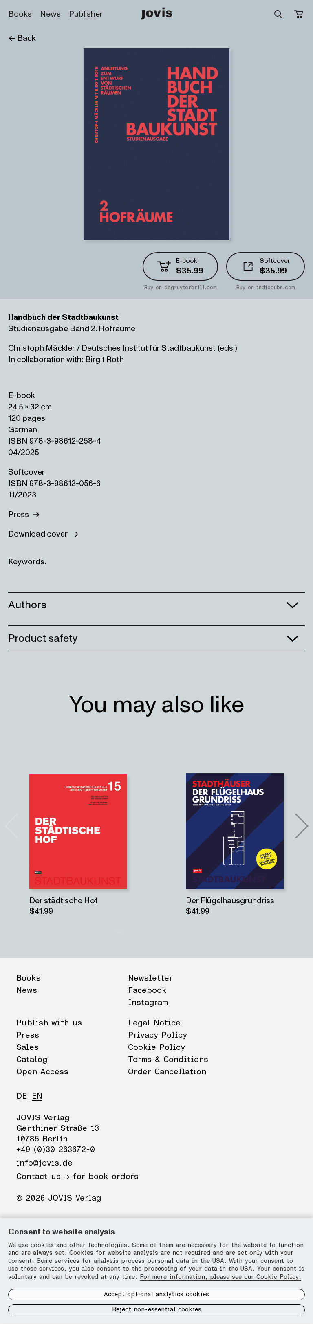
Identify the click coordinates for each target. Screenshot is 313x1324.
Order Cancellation (167, 1072)
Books (20, 14)
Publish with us (49, 1023)
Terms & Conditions (168, 1060)
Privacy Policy (157, 1035)
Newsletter (150, 978)
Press (20, 514)
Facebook (147, 990)
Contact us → (43, 1176)
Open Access (42, 1072)
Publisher (86, 14)
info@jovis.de (44, 1163)
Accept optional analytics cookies (156, 1294)
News (50, 14)
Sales (27, 1047)
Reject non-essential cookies (156, 1309)
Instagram (148, 1002)
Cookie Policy (156, 1047)
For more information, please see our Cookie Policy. (220, 1277)
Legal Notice (154, 1023)
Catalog (31, 1060)
